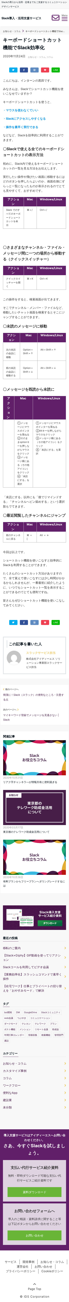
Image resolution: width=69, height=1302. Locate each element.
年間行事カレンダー (14, 1035)
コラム (50, 57)
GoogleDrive (30, 1012)
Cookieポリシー (52, 1271)
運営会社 (23, 1266)
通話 (6, 1040)
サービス (11, 1262)
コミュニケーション (40, 1018)
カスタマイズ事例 (14, 1071)
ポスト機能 (9, 1029)
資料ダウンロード (34, 1192)
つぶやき (21, 1018)
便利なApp (10, 1093)
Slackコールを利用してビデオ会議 (26, 967)
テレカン (26, 1023)
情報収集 (32, 1035)
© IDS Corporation (34, 1296)
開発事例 (28, 1262)
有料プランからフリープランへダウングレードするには (34, 883)
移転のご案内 (12, 948)
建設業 (7, 1100)
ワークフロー (12, 1085)
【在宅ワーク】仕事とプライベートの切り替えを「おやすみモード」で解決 (32, 988)
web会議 (8, 1018)
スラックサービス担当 (41, 653)
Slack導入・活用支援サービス (21, 18)
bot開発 (8, 1012)
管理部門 (58, 1035)
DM (18, 1012)
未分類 (7, 1107)
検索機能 (45, 1035)
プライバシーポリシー (20, 1271)
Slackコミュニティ (50, 1012)
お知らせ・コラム (36, 57)
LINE (55, 70)
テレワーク (40, 1023)
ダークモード (10, 1023)
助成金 (55, 1029)
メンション (25, 1029)
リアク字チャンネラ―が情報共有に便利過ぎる (30, 782)
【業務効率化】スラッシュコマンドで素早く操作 (32, 977)
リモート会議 (41, 1029)
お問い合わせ (34, 1235)
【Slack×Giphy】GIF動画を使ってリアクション (32, 957)
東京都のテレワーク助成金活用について (26, 831)
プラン (53, 1023)
